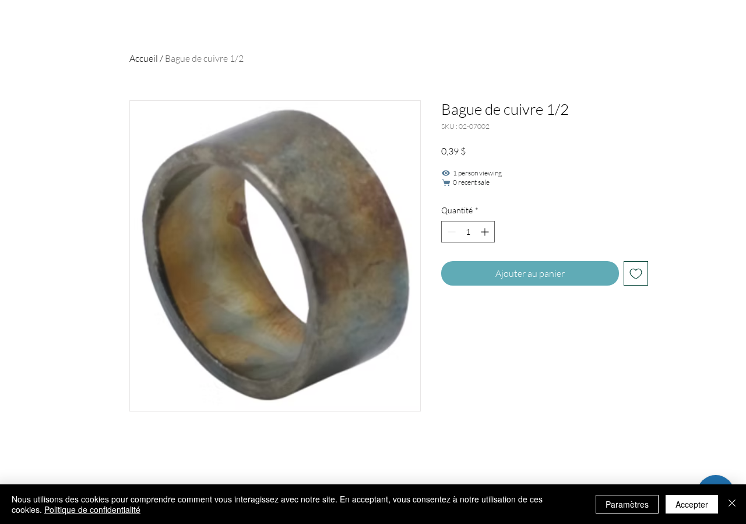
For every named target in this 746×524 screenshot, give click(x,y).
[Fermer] (732, 504)
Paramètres (627, 504)
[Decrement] (450, 231)
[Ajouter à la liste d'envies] (636, 273)
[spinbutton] (468, 231)
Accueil (143, 58)
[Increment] (485, 231)
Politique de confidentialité (92, 509)
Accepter (691, 504)
